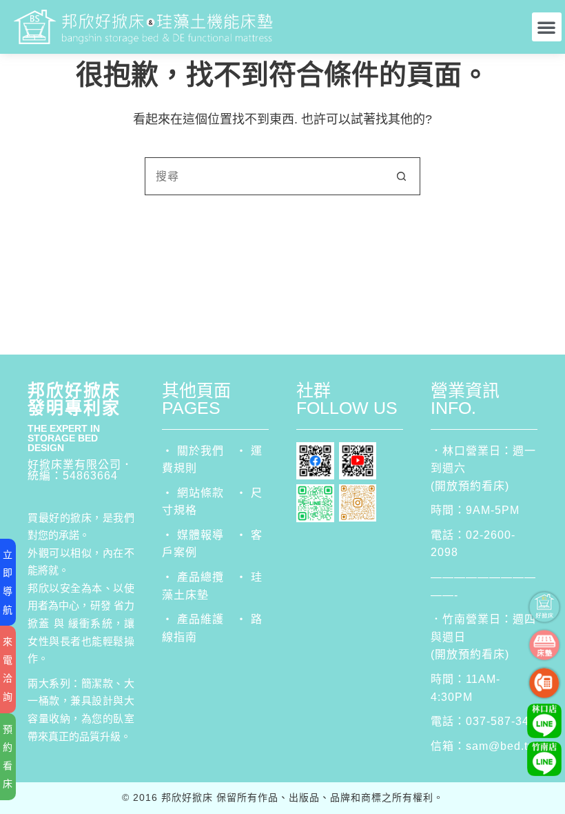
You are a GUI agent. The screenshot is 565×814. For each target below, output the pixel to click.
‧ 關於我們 (193, 451)
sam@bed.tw (501, 746)
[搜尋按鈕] (401, 176)
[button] (547, 26)
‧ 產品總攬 (193, 577)
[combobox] (264, 176)
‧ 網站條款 (193, 493)
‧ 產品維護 (193, 619)
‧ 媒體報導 (193, 535)
